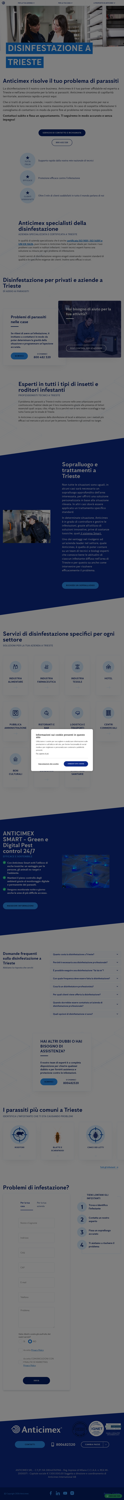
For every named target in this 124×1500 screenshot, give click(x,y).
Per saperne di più (42, 754)
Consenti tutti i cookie (76, 763)
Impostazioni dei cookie (48, 764)
